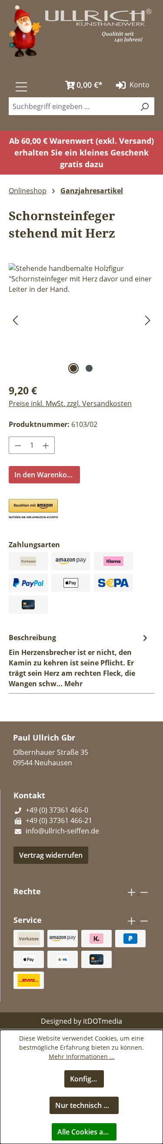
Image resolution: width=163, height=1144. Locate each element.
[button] (25, 509)
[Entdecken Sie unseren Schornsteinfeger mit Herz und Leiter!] (81, 312)
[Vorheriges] (15, 320)
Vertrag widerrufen (51, 855)
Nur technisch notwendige (87, 1105)
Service (27, 920)
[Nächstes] (147, 320)
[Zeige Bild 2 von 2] (89, 368)
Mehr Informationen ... (82, 1056)
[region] (81, 319)
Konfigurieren (87, 1079)
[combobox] (72, 106)
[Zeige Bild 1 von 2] (73, 368)
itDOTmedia (102, 1021)
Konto (139, 84)
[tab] (79, 660)
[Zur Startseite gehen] (25, 30)
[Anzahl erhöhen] (46, 445)
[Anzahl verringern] (18, 445)
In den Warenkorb (44, 474)
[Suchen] (49, 82)
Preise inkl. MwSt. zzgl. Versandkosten (70, 403)
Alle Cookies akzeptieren (86, 1132)
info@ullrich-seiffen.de (61, 831)
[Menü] (21, 86)
